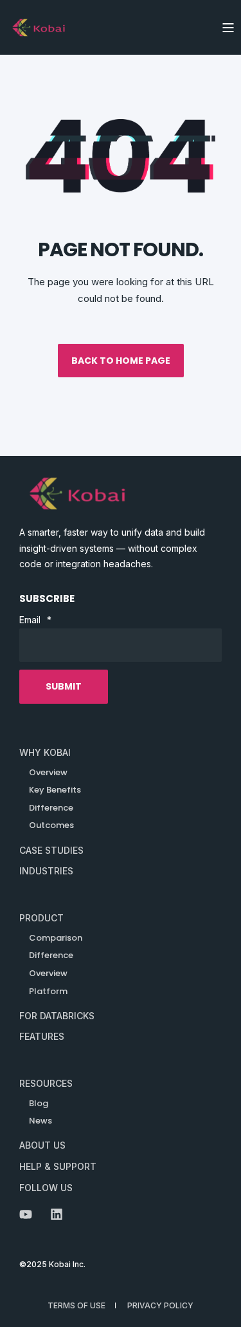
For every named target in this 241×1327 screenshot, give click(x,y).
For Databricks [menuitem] (56, 1015)
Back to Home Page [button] (120, 360)
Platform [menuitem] (48, 991)
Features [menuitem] (41, 1036)
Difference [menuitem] (51, 955)
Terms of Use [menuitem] (76, 1305)
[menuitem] (45, 753)
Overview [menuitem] (48, 973)
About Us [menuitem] (42, 1145)
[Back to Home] (38, 27)
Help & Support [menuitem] (57, 1166)
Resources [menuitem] (46, 1083)
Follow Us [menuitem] (46, 1187)
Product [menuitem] (41, 917)
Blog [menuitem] (38, 1103)
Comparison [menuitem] (55, 938)
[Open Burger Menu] (228, 28)
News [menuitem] (40, 1121)
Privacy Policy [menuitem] (160, 1305)
